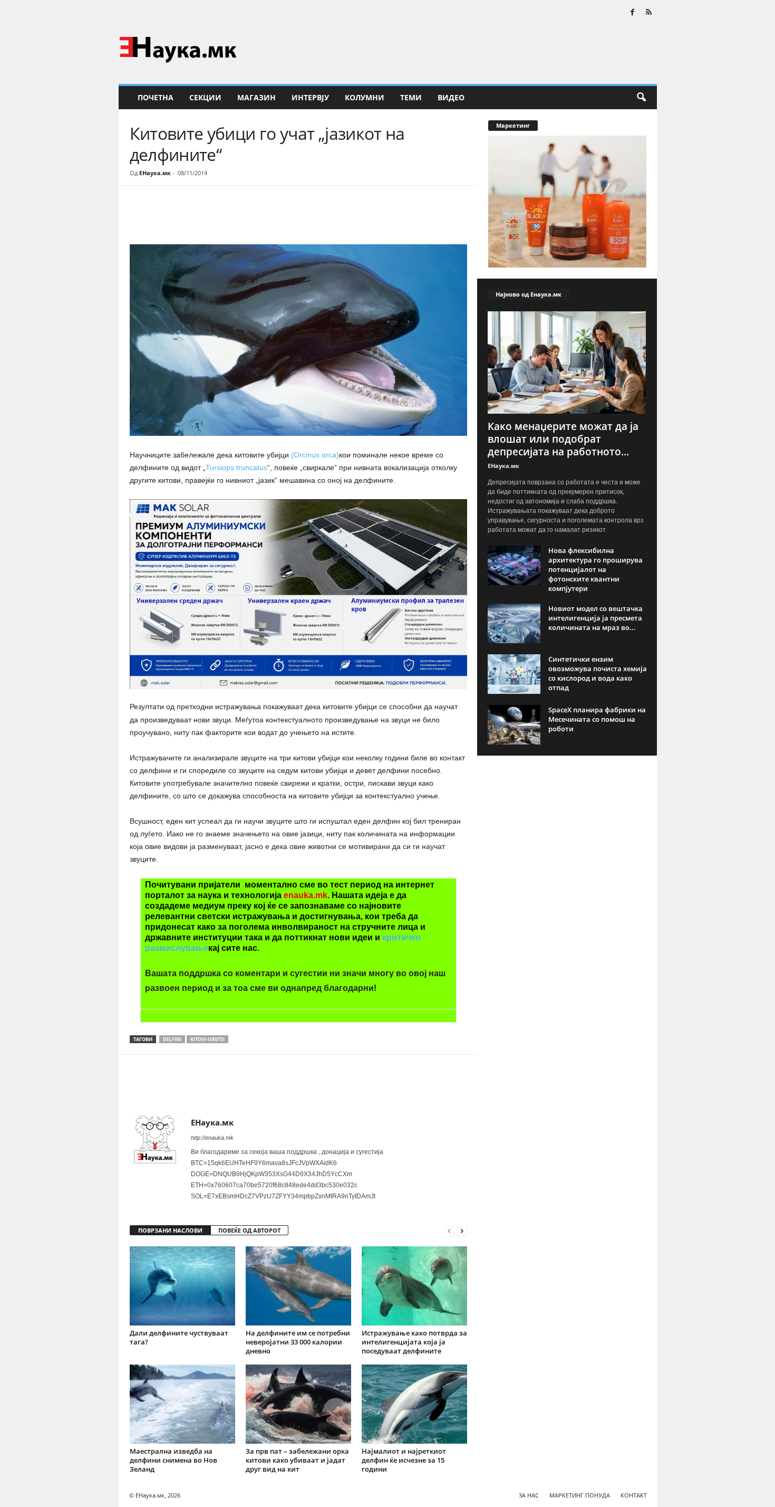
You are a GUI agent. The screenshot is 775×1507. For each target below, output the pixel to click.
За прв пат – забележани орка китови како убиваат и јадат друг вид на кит (297, 1460)
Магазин (256, 97)
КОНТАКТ (634, 1495)
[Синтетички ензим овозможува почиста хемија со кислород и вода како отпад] (514, 674)
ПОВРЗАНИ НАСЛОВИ (170, 1230)
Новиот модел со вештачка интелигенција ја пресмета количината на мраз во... (595, 618)
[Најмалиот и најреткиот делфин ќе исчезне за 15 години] (414, 1404)
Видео (451, 97)
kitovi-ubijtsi (207, 1039)
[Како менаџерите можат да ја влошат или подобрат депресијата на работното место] (567, 362)
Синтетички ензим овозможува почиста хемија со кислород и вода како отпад (597, 673)
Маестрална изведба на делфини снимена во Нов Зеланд (173, 1460)
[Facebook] (632, 13)
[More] (227, 217)
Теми (411, 97)
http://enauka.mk (212, 1137)
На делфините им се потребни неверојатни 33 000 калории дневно (298, 1342)
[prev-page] (449, 1230)
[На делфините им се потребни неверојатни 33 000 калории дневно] (298, 1285)
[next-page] (462, 1230)
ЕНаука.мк (155, 173)
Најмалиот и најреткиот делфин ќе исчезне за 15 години (404, 1460)
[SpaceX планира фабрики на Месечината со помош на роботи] (514, 725)
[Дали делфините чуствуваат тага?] (182, 1285)
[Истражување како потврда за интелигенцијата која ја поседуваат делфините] (414, 1285)
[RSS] (649, 13)
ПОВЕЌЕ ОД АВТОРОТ (249, 1230)
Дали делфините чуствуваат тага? (179, 1337)
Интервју (310, 97)
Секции (205, 97)
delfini (172, 1039)
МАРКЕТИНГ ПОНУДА (579, 1495)
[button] (641, 97)
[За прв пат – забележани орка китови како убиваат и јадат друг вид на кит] (298, 1404)
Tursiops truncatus (236, 467)
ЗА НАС (529, 1495)
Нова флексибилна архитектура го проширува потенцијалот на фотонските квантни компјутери (595, 569)
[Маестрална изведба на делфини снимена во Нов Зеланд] (182, 1404)
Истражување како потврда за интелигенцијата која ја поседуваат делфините (414, 1342)
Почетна (155, 97)
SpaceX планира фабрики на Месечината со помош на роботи (597, 719)
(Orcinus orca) (315, 455)
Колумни (364, 97)
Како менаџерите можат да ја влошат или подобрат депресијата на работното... (563, 439)
